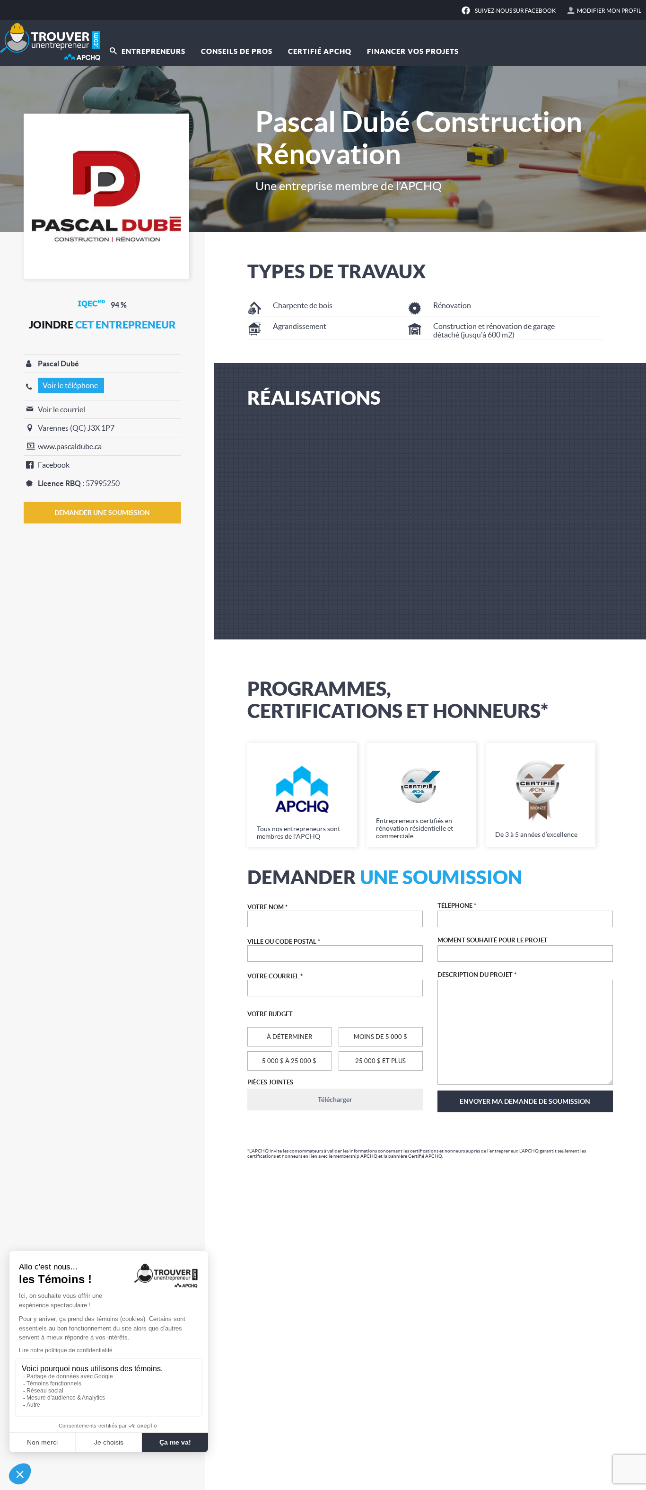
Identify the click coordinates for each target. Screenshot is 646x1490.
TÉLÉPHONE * (456, 905)
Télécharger (335, 1099)
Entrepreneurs (152, 51)
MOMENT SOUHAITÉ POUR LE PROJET (492, 940)
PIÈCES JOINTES (270, 1082)
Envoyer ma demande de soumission (525, 1101)
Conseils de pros (236, 51)
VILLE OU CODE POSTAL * (283, 941)
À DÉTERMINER (289, 1036)
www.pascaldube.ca (70, 446)
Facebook (54, 465)
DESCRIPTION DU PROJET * (476, 974)
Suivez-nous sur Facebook (515, 11)
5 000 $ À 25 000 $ (289, 1060)
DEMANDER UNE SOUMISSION (102, 512)
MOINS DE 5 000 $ (380, 1036)
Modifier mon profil (609, 11)
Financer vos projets (413, 51)
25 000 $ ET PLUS (380, 1060)
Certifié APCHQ (319, 51)
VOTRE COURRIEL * (275, 976)
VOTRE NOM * (267, 907)
